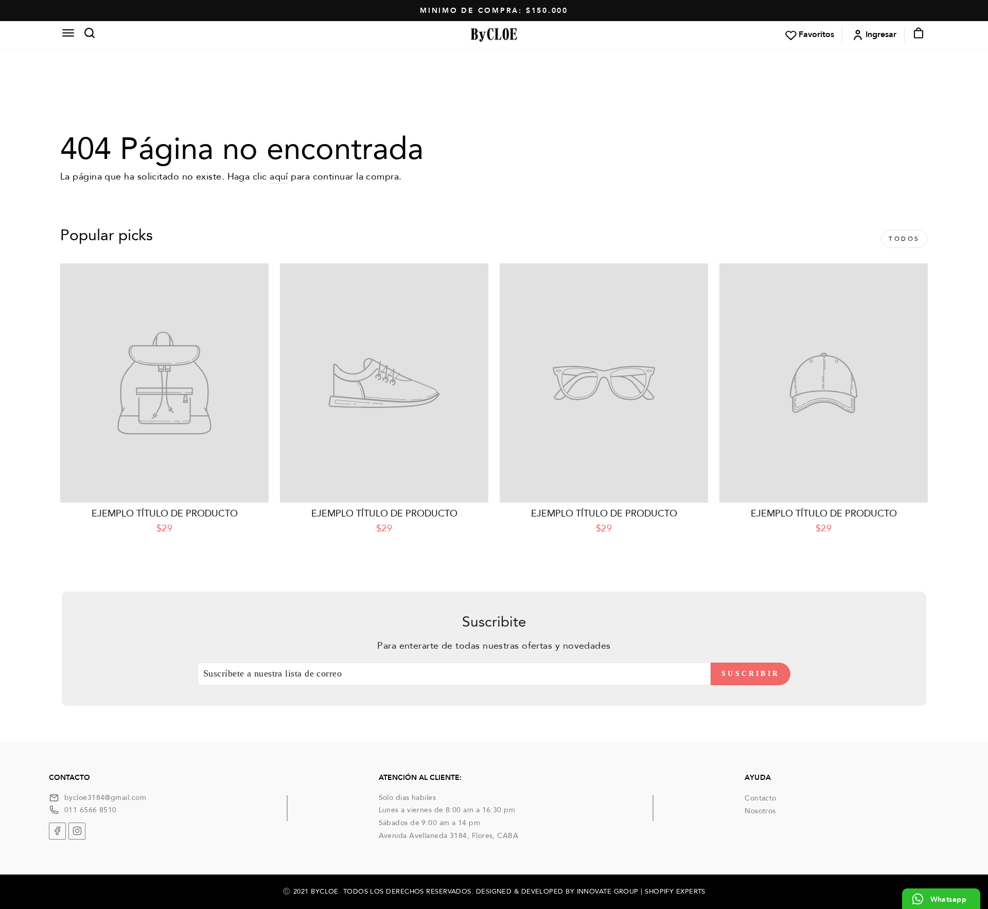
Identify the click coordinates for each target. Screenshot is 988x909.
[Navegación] (68, 34)
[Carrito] (915, 35)
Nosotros (760, 811)
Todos (904, 239)
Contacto (761, 798)
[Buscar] (86, 35)
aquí (279, 176)
